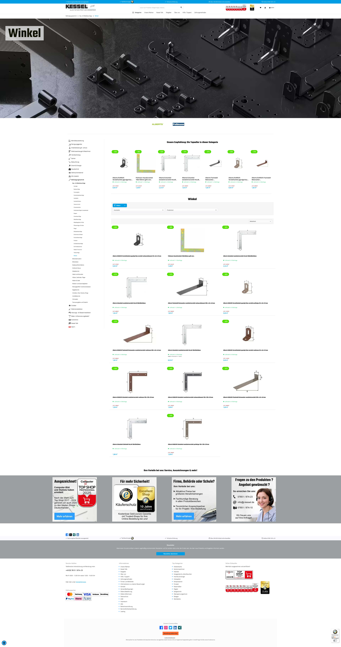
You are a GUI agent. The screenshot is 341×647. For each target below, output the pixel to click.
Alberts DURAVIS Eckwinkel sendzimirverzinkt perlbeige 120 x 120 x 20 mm (188, 444)
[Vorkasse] (96, 594)
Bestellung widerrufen (170, 633)
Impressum (124, 601)
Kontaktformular (81, 582)
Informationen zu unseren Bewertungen (133, 584)
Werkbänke (177, 599)
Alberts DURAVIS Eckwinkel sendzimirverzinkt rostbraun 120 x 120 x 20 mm (133, 397)
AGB (122, 599)
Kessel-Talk (124, 569)
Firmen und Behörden (127, 581)
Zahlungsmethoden (126, 579)
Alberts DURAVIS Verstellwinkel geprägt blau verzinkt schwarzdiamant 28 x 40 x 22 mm (123, 179)
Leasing (123, 611)
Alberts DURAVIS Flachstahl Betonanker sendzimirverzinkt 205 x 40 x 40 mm (244, 397)
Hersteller (117, 210)
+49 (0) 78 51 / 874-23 (74, 570)
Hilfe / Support (125, 576)
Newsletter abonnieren (170, 554)
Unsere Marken (125, 567)
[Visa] (87, 594)
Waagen (176, 596)
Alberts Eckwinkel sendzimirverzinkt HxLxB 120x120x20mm (184, 350)
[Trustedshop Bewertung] (132, 2)
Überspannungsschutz (180, 594)
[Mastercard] (70, 594)
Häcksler (176, 572)
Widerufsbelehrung (126, 591)
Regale (176, 589)
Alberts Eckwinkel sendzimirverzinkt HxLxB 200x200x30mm (167, 179)
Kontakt (123, 586)
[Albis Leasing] (87, 599)
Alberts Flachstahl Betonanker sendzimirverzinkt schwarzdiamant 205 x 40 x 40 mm (214, 179)
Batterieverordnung (126, 606)
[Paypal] (70, 599)
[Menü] (338, 630)
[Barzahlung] (104, 594)
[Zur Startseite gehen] (81, 8)
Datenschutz (124, 596)
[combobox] (159, 7)
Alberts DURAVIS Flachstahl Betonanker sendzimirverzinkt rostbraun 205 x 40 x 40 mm (261, 179)
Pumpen (176, 584)
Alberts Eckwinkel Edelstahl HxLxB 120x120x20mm (127, 444)
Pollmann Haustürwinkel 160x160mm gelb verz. (144, 179)
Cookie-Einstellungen (170, 638)
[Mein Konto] (265, 7)
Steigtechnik (177, 591)
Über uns (123, 574)
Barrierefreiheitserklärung (128, 609)
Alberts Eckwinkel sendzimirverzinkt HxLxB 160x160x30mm (190, 179)
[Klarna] (78, 599)
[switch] (335, 641)
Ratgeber (123, 572)
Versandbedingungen (127, 589)
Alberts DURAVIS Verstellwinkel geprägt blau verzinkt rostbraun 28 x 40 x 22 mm (245, 350)
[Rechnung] (78, 594)
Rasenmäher (177, 586)
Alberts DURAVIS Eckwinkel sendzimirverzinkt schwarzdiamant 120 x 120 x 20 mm (190, 397)
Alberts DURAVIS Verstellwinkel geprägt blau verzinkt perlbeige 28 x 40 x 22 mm (238, 179)
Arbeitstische (178, 567)
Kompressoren (178, 581)
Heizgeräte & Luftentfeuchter (183, 574)
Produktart (170, 210)
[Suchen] (181, 7)
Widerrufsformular (126, 594)
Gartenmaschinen (179, 569)
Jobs (122, 604)
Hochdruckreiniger (179, 576)
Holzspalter (177, 579)
